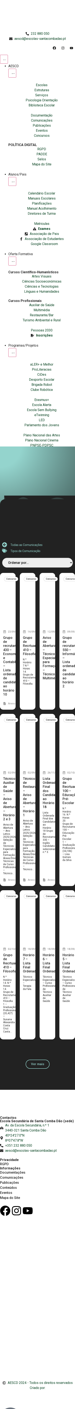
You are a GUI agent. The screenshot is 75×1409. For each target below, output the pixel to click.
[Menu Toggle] (4, 59)
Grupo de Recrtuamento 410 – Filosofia (34, 646)
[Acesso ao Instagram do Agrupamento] (63, 48)
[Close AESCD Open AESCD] (12, 73)
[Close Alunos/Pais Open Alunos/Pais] (12, 181)
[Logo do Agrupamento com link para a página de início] (37, 15)
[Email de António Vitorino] (5, 1395)
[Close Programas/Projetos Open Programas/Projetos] (12, 352)
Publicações (9, 1183)
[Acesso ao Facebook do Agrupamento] (55, 48)
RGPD (4, 1164)
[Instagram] (16, 1210)
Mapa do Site (10, 1198)
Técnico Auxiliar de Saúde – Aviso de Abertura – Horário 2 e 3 (9, 799)
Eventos (6, 1193)
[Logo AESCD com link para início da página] (37, 1105)
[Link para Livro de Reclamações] (37, 1357)
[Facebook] (5, 1210)
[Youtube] (27, 1210)
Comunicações (11, 1178)
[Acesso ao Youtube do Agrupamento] (72, 48)
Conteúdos (8, 1188)
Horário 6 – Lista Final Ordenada (50, 963)
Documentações (12, 1172)
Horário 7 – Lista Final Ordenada (30, 963)
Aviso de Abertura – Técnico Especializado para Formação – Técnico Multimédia (53, 658)
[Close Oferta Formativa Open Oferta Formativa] (12, 261)
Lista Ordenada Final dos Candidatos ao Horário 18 (51, 793)
